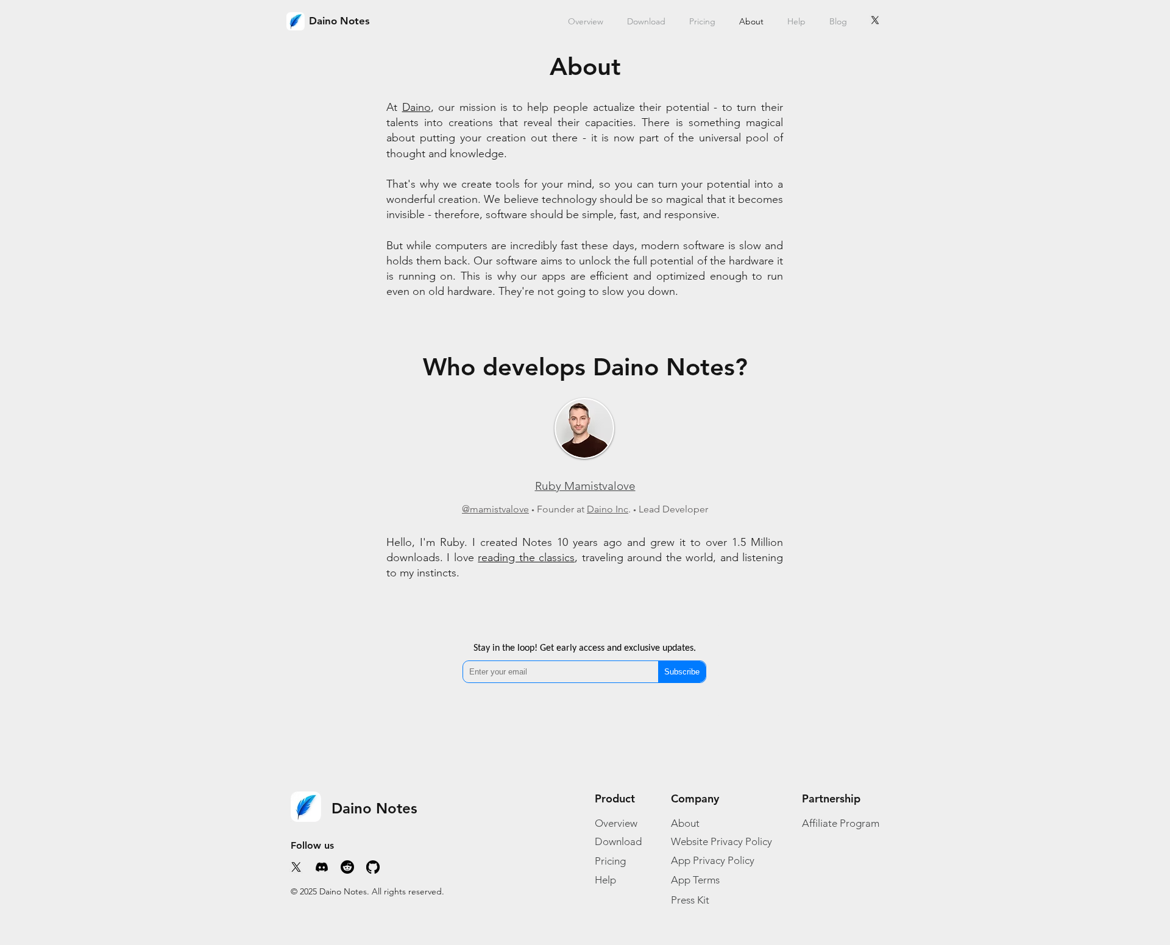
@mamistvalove (495, 509)
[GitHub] (373, 867)
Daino (416, 107)
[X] (875, 20)
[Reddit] (347, 867)
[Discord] (321, 867)
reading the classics (526, 557)
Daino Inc (607, 509)
